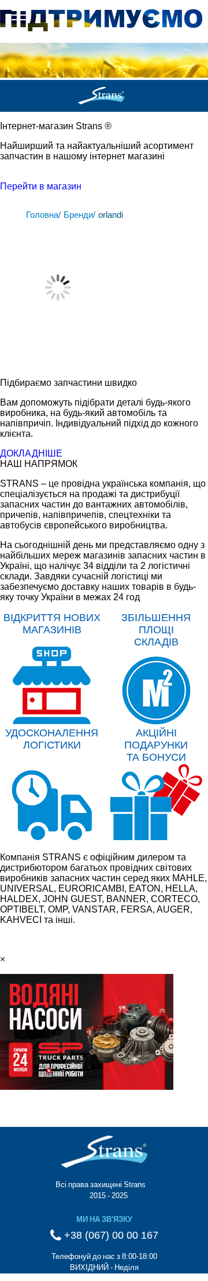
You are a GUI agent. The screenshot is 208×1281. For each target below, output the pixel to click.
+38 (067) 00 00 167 (109, 1235)
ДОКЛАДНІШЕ (31, 453)
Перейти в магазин (40, 186)
